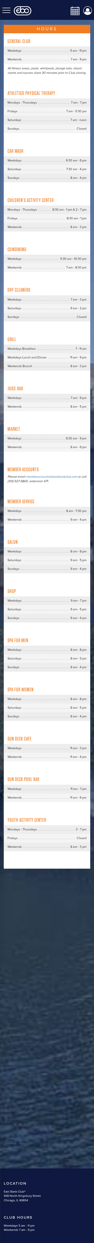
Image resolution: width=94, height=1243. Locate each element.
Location (15, 1183)
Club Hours (18, 1217)
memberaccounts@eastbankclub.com (51, 477)
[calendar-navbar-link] (73, 10)
